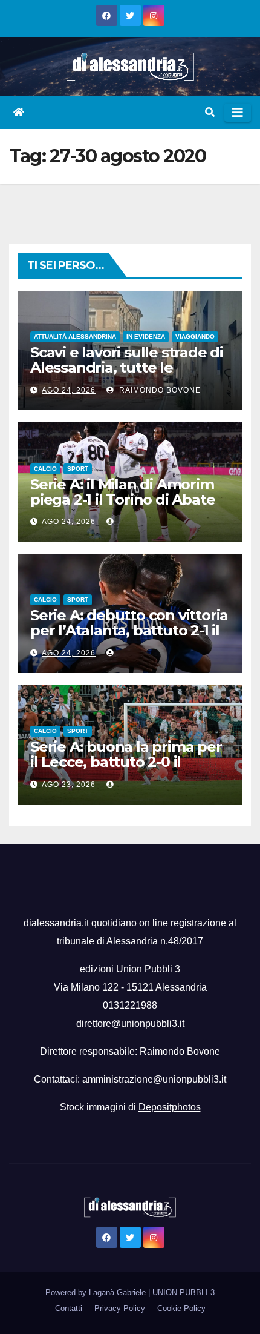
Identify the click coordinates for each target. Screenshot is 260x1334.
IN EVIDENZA (145, 336)
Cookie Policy (181, 1308)
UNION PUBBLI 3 (183, 1292)
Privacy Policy (119, 1308)
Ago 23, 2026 (69, 784)
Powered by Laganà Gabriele (96, 1292)
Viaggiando (195, 336)
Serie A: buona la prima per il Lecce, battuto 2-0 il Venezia (126, 762)
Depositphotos (169, 1107)
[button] (210, 112)
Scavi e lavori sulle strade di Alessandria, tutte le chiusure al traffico (126, 367)
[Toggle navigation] (237, 113)
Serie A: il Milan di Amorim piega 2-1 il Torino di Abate (122, 492)
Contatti (68, 1308)
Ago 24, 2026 (69, 390)
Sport (77, 468)
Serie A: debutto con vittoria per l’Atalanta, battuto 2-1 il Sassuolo (129, 630)
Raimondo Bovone (159, 390)
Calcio (45, 468)
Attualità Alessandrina (75, 336)
